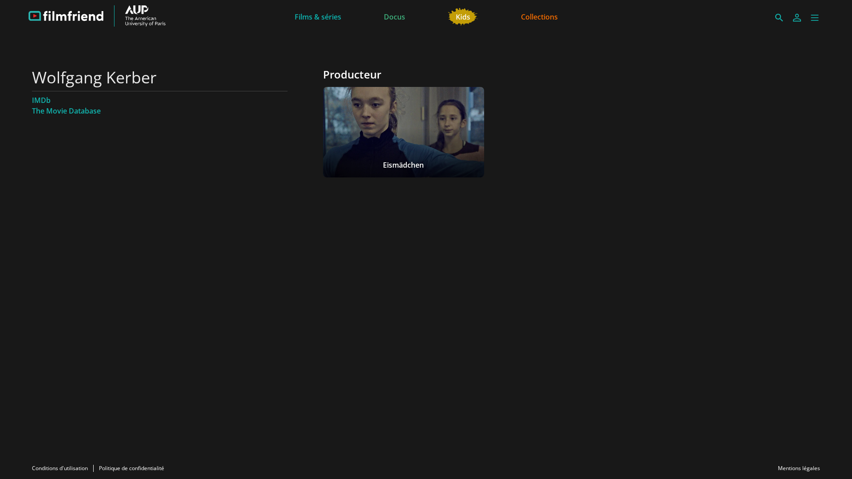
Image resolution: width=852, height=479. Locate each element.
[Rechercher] (779, 18)
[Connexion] (797, 18)
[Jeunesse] (463, 16)
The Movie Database (66, 111)
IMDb (41, 100)
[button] (815, 18)
